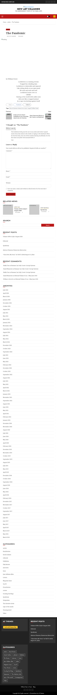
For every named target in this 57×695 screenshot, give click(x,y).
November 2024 (7, 326)
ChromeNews (33, 693)
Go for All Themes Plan (10, 627)
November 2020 (7, 426)
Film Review (6, 564)
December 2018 (7, 475)
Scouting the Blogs (8, 594)
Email (8, 177)
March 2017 (6, 531)
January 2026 (6, 300)
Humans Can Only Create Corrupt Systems (23, 265)
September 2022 (7, 374)
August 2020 (6, 430)
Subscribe (54, 16)
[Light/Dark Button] (48, 16)
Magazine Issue (7, 581)
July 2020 (5, 433)
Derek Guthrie (7, 554)
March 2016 (6, 537)
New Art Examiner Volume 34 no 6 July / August (20, 108)
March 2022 (6, 391)
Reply (12, 140)
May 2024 (5, 339)
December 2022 (7, 368)
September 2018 (7, 482)
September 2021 (7, 400)
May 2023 (5, 361)
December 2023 (7, 345)
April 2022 (6, 387)
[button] (2, 16)
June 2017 (6, 521)
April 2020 (6, 443)
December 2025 (7, 303)
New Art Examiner (28, 9)
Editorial (5, 241)
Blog (34, 687)
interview (6, 567)
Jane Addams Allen (8, 574)
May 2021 (5, 410)
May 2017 (5, 524)
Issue (18, 207)
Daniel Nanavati (7, 269)
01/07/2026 (17, 212)
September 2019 (7, 459)
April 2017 (6, 527)
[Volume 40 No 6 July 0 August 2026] (8, 210)
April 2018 (6, 495)
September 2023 (7, 352)
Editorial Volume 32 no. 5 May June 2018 (25, 275)
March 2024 (6, 342)
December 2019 (7, 449)
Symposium (6, 600)
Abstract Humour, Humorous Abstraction (14, 250)
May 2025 (5, 316)
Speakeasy (46, 207)
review (5, 590)
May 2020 (5, 439)
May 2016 (5, 534)
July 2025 (5, 313)
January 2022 (6, 394)
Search (6, 220)
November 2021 (7, 397)
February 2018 (7, 498)
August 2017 (6, 514)
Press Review (6, 587)
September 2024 (7, 329)
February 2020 (7, 446)
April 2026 (6, 293)
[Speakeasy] (34, 210)
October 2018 (7, 479)
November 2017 (7, 505)
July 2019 (5, 466)
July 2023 (5, 355)
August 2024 (6, 332)
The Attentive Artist (8, 603)
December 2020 (7, 423)
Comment (9, 151)
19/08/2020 (20, 36)
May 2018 (5, 492)
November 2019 (7, 453)
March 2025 (6, 319)
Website (8, 183)
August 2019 (6, 462)
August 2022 (6, 378)
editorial (5, 558)
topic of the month (8, 607)
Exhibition (6, 561)
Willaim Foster (35, 108)
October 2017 (7, 508)
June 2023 (6, 358)
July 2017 (5, 518)
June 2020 (6, 436)
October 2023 (7, 348)
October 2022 (7, 371)
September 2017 (7, 511)
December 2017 (7, 501)
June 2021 (6, 407)
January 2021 (6, 420)
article (8, 29)
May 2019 (5, 469)
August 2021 (6, 404)
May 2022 (5, 384)
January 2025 (6, 322)
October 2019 (7, 456)
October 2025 (7, 306)
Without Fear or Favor (26, 687)
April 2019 (6, 472)
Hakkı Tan (6, 265)
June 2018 (6, 488)
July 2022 (5, 381)
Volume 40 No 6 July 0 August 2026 (20, 209)
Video (4, 613)
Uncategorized (7, 610)
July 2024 (5, 335)
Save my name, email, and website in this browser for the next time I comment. (27, 189)
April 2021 (6, 413)
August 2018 (6, 485)
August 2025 (6, 309)
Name (8, 171)
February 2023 (7, 365)
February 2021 (7, 417)
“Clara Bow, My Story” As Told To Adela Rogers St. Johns (18, 254)
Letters (5, 577)
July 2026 (5, 290)
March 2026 (6, 296)
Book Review (6, 551)
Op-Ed (5, 584)
